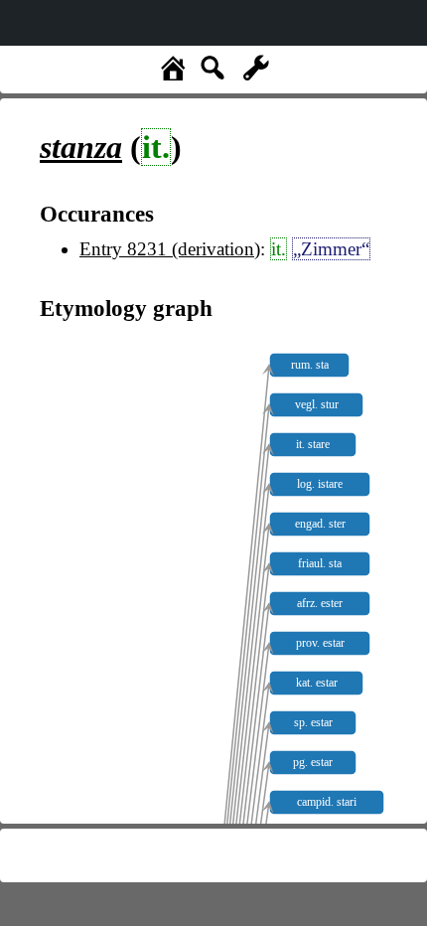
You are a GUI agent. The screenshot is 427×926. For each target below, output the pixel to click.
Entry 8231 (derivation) (169, 248)
